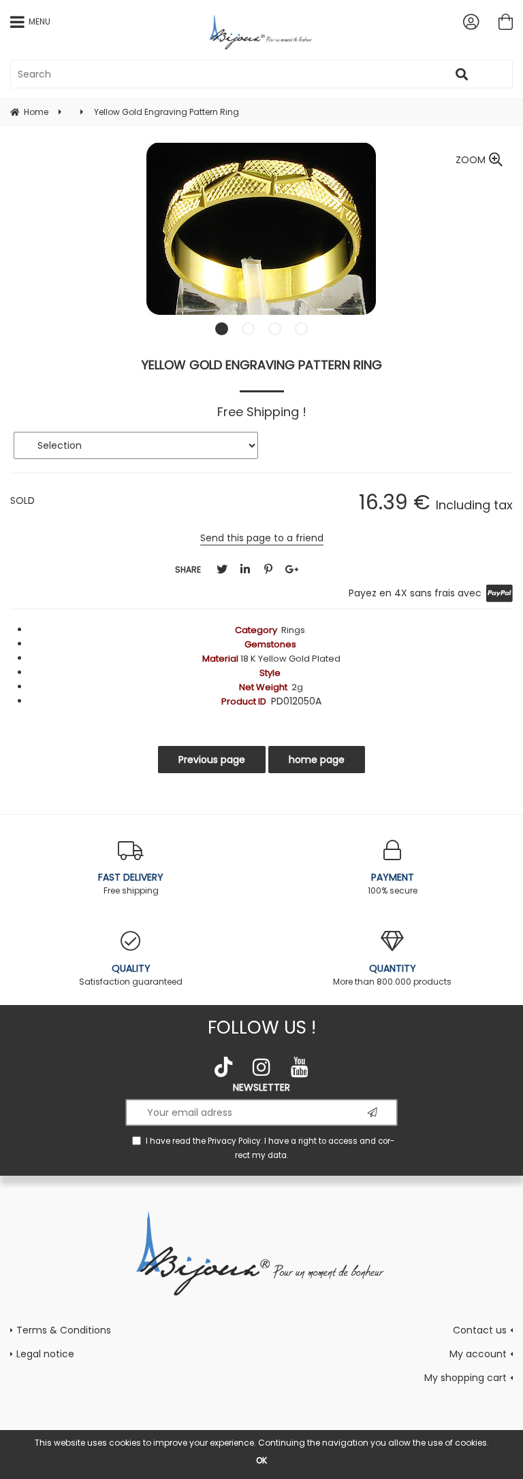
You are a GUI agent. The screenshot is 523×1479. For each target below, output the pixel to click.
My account (478, 1354)
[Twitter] (222, 569)
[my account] (471, 22)
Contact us (480, 1330)
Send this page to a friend (261, 538)
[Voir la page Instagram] (261, 1067)
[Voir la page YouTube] (299, 1067)
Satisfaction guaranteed (131, 974)
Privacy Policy (234, 1141)
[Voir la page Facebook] (223, 1067)
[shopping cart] (505, 22)
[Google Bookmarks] (291, 569)
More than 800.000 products (392, 974)
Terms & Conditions (63, 1330)
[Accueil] (262, 1252)
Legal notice (45, 1354)
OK (261, 1460)
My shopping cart (465, 1377)
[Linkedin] (245, 569)
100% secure (392, 883)
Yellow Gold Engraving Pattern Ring (262, 364)
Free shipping (130, 883)
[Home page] (262, 32)
